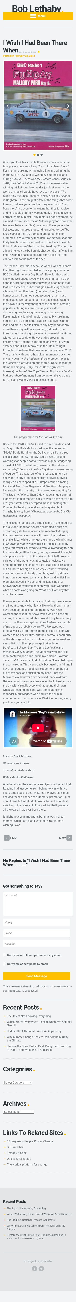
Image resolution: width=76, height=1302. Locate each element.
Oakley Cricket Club (19, 1159)
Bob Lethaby (36, 8)
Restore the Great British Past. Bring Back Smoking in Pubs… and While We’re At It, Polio (39, 1048)
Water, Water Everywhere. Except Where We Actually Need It (39, 1023)
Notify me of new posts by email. (28, 964)
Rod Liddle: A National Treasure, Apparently (34, 1031)
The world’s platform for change (27, 1164)
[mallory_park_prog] (38, 105)
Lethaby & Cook (17, 1153)
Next (65, 838)
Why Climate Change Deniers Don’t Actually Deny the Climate (37, 1038)
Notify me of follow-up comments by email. (34, 955)
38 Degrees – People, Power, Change (30, 1141)
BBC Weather (15, 1147)
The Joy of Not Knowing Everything (29, 1016)
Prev (11, 838)
